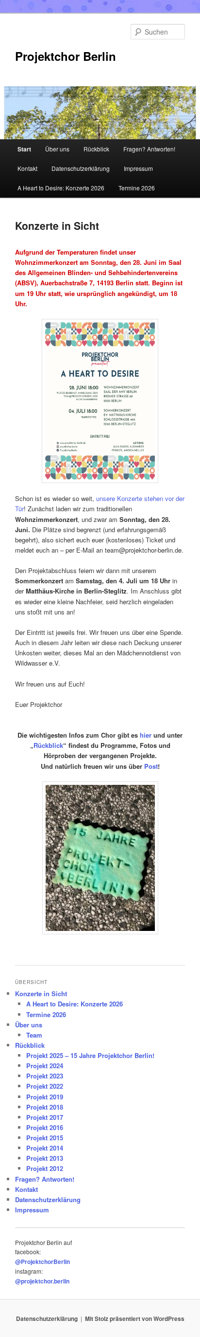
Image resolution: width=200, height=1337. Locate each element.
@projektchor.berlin (42, 1281)
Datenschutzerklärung (80, 168)
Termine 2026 (136, 188)
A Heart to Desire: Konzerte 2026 (60, 188)
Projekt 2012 (44, 1168)
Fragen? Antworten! (149, 149)
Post (151, 766)
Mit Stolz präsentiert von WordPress (134, 1318)
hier (145, 735)
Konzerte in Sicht (41, 993)
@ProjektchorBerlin (42, 1261)
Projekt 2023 (44, 1075)
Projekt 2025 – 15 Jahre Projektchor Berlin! (90, 1055)
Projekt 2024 (44, 1065)
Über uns (57, 149)
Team (34, 1035)
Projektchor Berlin (65, 56)
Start (24, 149)
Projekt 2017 (44, 1117)
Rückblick (96, 149)
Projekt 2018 (44, 1107)
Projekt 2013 (44, 1158)
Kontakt (27, 168)
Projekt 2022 (44, 1086)
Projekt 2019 (44, 1096)
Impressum (138, 168)
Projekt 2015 (44, 1137)
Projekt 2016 (44, 1127)
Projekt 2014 (44, 1147)
